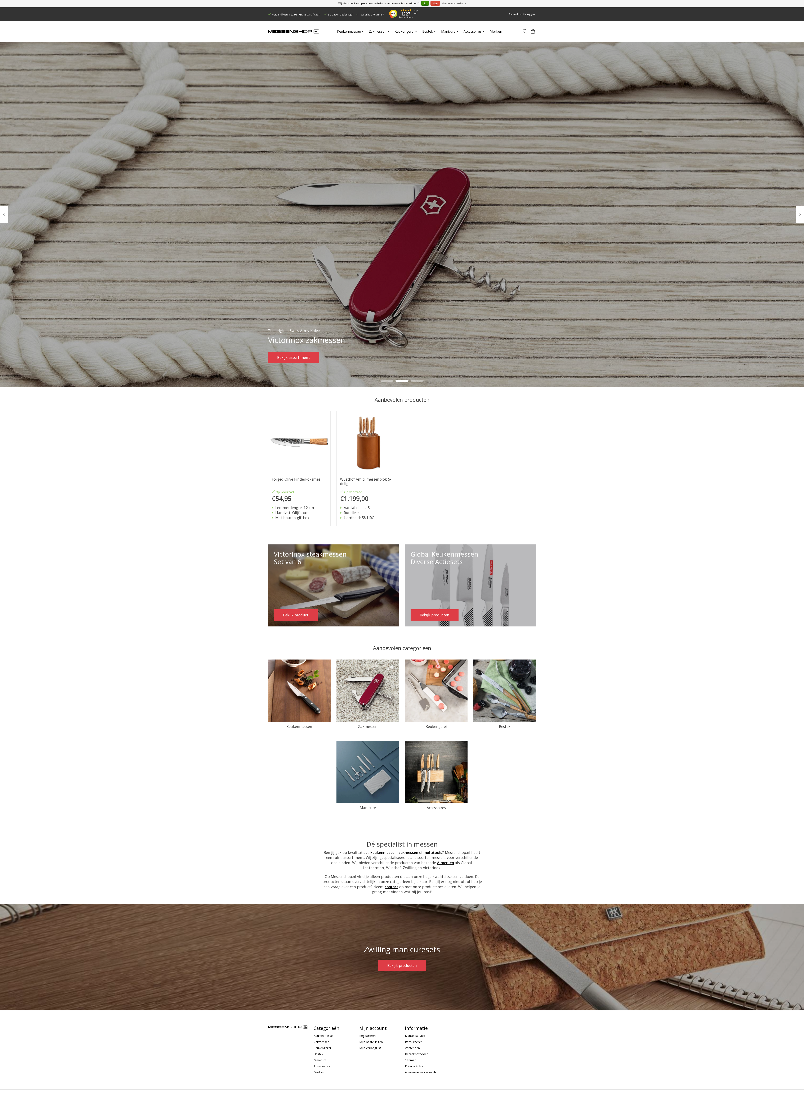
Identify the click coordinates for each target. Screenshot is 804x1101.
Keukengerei (436, 726)
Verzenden (412, 1048)
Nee (435, 3)
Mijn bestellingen (371, 1042)
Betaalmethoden (416, 1054)
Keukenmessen (299, 726)
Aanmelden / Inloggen (522, 14)
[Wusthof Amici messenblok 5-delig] (368, 442)
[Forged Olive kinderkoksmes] (299, 442)
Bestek (504, 726)
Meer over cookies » (454, 3)
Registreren (367, 1035)
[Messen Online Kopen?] (293, 31)
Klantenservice (415, 1035)
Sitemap (410, 1060)
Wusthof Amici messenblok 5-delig (365, 481)
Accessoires (436, 807)
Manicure (368, 807)
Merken (496, 31)
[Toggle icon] (525, 31)
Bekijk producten (402, 965)
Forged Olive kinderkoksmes (296, 479)
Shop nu (284, 357)
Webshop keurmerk (372, 14)
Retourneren (414, 1042)
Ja (425, 3)
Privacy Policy (414, 1066)
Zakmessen (368, 726)
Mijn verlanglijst (370, 1048)
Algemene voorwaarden (421, 1072)
